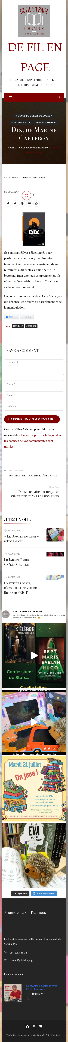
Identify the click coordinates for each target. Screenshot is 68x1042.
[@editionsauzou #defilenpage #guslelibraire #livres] (34, 722)
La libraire (13, 178)
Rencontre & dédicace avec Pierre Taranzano (41, 987)
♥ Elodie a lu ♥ (20, 122)
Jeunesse (18, 326)
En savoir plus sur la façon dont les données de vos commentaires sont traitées (33, 440)
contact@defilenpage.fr (23, 960)
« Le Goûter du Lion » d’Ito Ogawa (21, 539)
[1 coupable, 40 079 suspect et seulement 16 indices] (34, 855)
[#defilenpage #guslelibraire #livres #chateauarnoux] (34, 655)
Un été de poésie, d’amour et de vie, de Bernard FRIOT (20, 588)
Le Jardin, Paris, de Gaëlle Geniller (19, 562)
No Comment (11, 192)
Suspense (31, 326)
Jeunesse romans (45, 122)
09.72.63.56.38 (18, 952)
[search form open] (58, 97)
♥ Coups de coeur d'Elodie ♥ (34, 116)
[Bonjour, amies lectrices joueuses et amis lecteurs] (34, 789)
